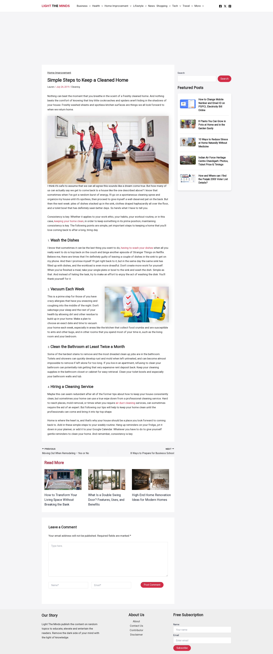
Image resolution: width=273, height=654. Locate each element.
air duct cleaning (125, 402)
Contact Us (136, 625)
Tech (175, 5)
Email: (176, 635)
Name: (176, 624)
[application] (89, 6)
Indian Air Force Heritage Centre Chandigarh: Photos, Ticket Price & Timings (213, 161)
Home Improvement (116, 5)
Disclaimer (136, 634)
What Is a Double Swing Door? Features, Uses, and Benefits (106, 499)
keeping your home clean (69, 221)
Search (181, 73)
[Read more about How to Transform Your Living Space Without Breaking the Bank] (63, 479)
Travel (186, 5)
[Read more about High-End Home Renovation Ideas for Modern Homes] (150, 479)
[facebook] (220, 6)
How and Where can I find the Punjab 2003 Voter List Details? (213, 179)
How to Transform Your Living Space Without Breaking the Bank (60, 499)
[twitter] (225, 6)
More (197, 5)
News (151, 5)
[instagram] (229, 6)
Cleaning (75, 87)
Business (82, 5)
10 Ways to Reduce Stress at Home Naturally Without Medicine (213, 143)
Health (96, 5)
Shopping (161, 5)
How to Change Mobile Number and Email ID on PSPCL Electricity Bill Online (211, 105)
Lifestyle (138, 5)
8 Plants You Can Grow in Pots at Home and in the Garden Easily (212, 125)
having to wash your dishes (137, 247)
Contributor (136, 630)
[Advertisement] (136, 36)
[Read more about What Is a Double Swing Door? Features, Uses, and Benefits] (106, 479)
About (136, 621)
